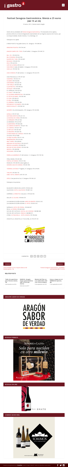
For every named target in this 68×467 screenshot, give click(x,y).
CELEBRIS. (9, 81)
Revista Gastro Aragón (39, 24)
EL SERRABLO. (11, 102)
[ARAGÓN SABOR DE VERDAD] (34, 316)
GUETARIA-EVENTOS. (12, 116)
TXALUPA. (9, 172)
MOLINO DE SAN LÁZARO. (14, 147)
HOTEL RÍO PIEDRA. (18, 207)
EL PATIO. (27, 203)
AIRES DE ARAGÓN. (30, 201)
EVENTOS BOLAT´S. (12, 106)
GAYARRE (9, 110)
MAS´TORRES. (10, 141)
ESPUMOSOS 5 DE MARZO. (14, 104)
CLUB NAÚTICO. (11, 86)
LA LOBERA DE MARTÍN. (13, 125)
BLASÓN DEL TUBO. (12, 59)
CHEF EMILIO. (10, 84)
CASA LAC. (9, 69)
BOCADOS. (10, 61)
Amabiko (19, 465)
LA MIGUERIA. (10, 131)
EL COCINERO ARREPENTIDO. (15, 94)
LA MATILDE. (10, 129)
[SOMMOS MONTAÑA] (34, 437)
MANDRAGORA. (11, 139)
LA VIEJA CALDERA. (12, 137)
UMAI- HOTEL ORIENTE (13, 174)
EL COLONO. (15, 197)
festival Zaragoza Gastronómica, (31, 32)
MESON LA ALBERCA (12, 145)
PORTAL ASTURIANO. (12, 161)
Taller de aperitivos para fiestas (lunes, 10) (11, 281)
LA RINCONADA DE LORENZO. (15, 133)
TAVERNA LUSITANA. (12, 168)
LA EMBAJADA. (11, 120)
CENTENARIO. (10, 82)
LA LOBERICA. (11, 127)
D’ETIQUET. (10, 88)
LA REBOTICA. (17, 194)
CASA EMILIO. (10, 67)
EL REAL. (9, 100)
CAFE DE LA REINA (12, 65)
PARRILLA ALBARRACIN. (13, 155)
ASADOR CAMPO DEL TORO (14, 51)
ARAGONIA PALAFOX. (12, 47)
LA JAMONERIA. (11, 124)
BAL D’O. (9, 55)
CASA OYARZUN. (11, 73)
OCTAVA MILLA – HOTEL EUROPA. (20, 215)
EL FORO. (9, 98)
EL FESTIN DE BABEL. (13, 96)
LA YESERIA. (14, 209)
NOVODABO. (10, 151)
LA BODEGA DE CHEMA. (13, 118)
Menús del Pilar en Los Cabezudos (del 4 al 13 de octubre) (41, 281)
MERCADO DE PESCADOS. (14, 143)
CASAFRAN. (10, 79)
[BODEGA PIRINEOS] (34, 360)
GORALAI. (9, 114)
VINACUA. (23, 213)
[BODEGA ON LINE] (34, 398)
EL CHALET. (10, 92)
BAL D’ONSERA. (11, 57)
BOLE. (8, 63)
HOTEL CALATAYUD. (20, 190)
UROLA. (9, 178)
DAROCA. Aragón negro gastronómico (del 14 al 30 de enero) (26, 282)
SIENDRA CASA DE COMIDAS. (15, 165)
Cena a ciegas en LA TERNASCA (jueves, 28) (56, 281)
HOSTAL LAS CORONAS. (27, 211)
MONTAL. (9, 149)
